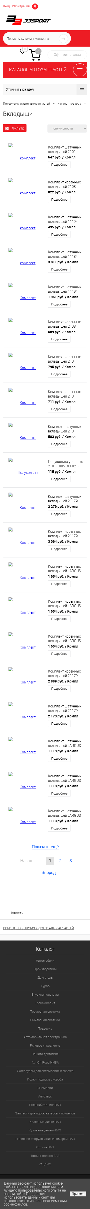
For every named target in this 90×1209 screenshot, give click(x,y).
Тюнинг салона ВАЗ (45, 1156)
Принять (78, 1194)
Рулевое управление (45, 1045)
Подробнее (59, 164)
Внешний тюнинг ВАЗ (45, 1105)
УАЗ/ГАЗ (45, 1164)
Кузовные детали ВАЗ (45, 1130)
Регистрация (21, 6)
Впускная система (45, 994)
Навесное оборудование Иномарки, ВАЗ (45, 1139)
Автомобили (45, 960)
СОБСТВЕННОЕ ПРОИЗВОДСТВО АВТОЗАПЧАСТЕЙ (38, 928)
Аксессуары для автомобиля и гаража (45, 1071)
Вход (6, 6)
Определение (35, 6)
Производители (45, 969)
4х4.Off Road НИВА (45, 1062)
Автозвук (45, 1096)
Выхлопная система (45, 1020)
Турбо (45, 986)
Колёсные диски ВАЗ (45, 1122)
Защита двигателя (45, 1054)
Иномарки (45, 1088)
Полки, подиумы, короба (45, 1079)
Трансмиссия (45, 1003)
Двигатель (45, 977)
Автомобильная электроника (45, 1037)
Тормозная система (45, 1011)
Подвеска (45, 1028)
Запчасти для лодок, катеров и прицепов (45, 1113)
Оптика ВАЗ (45, 1147)
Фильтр (18, 128)
